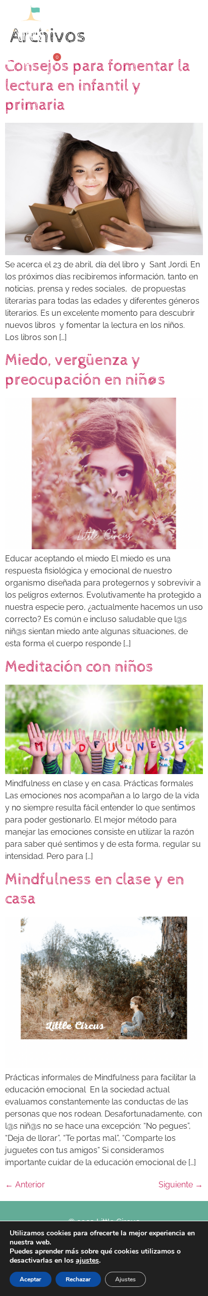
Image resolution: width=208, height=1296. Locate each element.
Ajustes (125, 1279)
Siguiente (181, 1184)
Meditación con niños (79, 667)
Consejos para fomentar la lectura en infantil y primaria (97, 86)
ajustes (87, 1260)
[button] (172, 23)
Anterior (25, 1184)
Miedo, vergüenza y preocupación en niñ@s (85, 370)
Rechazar (78, 1279)
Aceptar (30, 1279)
